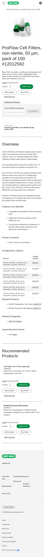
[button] (3, 9)
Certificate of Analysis (12, 102)
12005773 (36, 308)
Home (4, 520)
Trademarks (6, 524)
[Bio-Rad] (9, 456)
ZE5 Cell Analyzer (15, 321)
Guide (14, 334)
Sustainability (18, 476)
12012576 (35, 281)
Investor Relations (26, 485)
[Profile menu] (34, 3)
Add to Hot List (9, 97)
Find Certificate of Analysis (14, 108)
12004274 (37, 304)
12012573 (35, 293)
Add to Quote (9, 92)
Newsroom (17, 481)
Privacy (4, 546)
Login (4, 83)
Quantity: (5, 86)
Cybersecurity (6, 533)
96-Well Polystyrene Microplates (16, 406)
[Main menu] (4, 3)
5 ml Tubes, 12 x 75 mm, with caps (17, 366)
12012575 (35, 275)
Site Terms (5, 529)
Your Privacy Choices (9, 550)
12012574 (35, 287)
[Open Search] (29, 3)
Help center (6, 493)
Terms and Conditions (9, 541)
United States (9, 507)
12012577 (35, 263)
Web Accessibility (7, 537)
